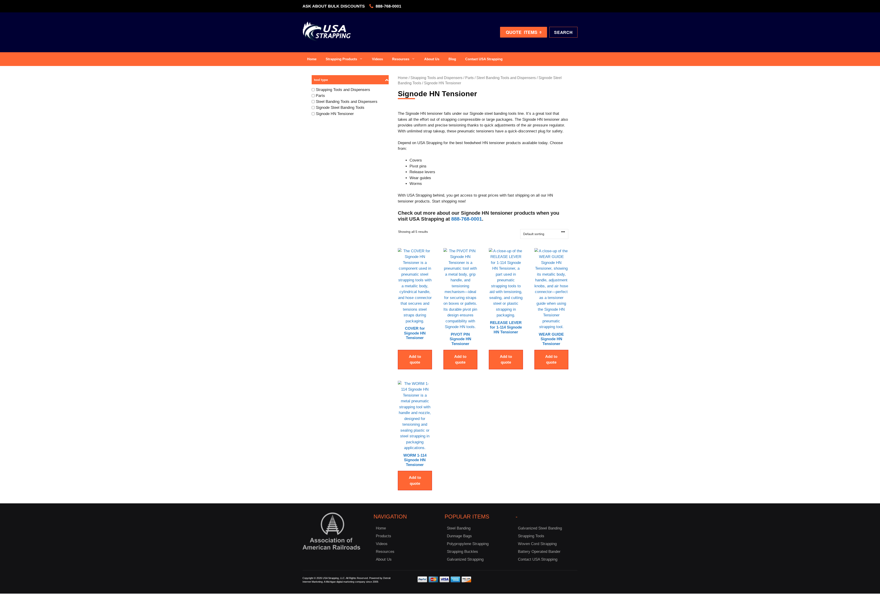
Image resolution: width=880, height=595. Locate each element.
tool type (321, 80)
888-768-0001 (388, 6)
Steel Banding (458, 528)
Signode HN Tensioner (335, 113)
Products (383, 536)
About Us (431, 59)
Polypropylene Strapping (468, 544)
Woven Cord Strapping (537, 544)
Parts (469, 78)
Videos (377, 59)
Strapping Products (341, 59)
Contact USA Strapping (484, 59)
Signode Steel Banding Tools (340, 107)
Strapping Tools (531, 536)
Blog (452, 59)
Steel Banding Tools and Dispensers (506, 78)
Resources (400, 59)
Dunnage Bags (459, 536)
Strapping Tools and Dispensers (436, 78)
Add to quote (415, 359)
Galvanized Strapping (465, 559)
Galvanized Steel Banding (540, 528)
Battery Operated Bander (539, 551)
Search (563, 32)
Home (311, 59)
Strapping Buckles (462, 551)
